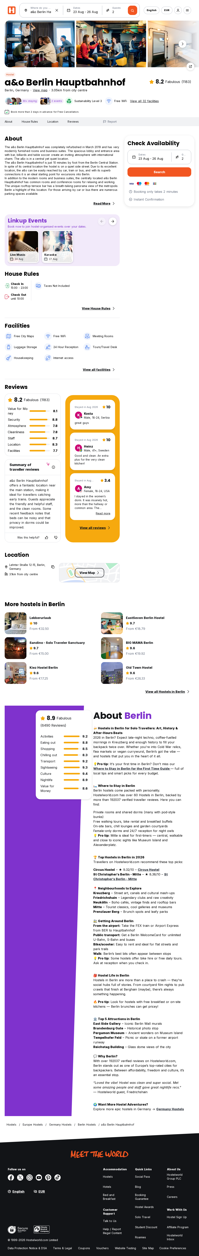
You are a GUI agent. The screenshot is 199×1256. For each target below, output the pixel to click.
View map (40, 90)
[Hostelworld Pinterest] (48, 1177)
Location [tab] (52, 121)
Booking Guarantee (142, 1196)
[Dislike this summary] (56, 537)
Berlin (9, 90)
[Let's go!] (132, 10)
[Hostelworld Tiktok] (57, 1177)
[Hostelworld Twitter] (20, 1177)
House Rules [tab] (30, 121)
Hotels (107, 1186)
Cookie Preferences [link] (172, 1248)
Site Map (148, 1248)
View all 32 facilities (144, 101)
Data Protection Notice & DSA (27, 1248)
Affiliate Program (178, 1227)
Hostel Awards (144, 1207)
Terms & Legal (62, 1248)
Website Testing (125, 1248)
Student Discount (146, 1227)
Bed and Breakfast (109, 1196)
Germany (22, 90)
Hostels (108, 1176)
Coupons (84, 1248)
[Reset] (56, 10)
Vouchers (102, 1248)
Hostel (10, 74)
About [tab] (8, 121)
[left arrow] (102, 221)
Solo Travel (142, 1217)
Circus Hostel (148, 870)
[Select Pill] (178, 10)
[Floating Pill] (182, 44)
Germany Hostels (170, 1109)
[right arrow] (113, 221)
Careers (172, 1196)
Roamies (140, 1237)
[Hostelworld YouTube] (39, 1177)
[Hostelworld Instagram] (29, 1177)
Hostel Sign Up (177, 1217)
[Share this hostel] (190, 66)
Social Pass (142, 1176)
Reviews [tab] (73, 121)
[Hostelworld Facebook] (11, 1177)
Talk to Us (109, 1221)
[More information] (53, 467)
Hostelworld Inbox (174, 1237)
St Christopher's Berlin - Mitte (130, 876)
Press (170, 1186)
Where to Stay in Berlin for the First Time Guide (131, 769)
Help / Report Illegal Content (112, 1231)
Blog (138, 1186)
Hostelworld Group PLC (174, 1176)
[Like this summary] (46, 537)
